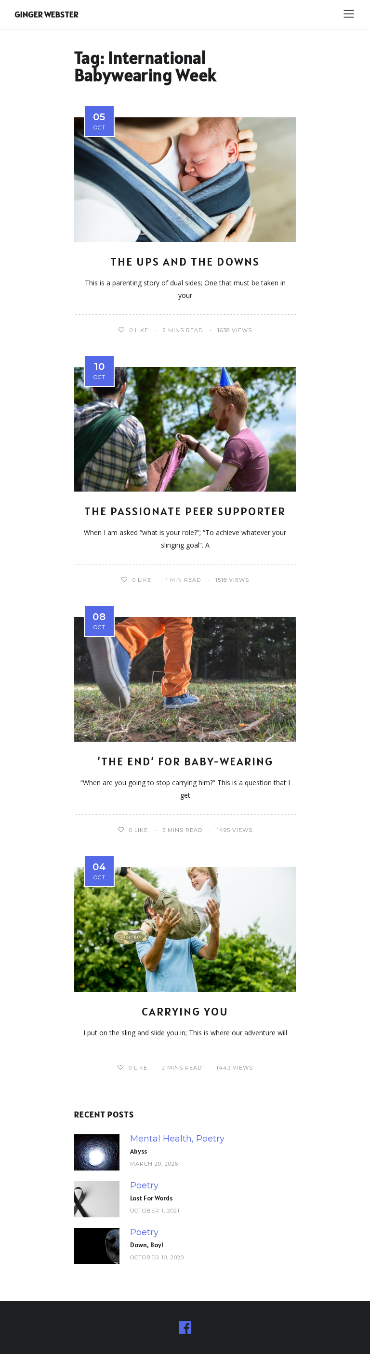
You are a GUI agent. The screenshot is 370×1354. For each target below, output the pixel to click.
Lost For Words (151, 1198)
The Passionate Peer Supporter (185, 511)
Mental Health (161, 1139)
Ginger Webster (46, 14)
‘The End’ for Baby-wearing (185, 761)
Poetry (210, 1139)
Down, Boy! (146, 1245)
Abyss (138, 1151)
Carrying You (185, 1011)
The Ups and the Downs (185, 261)
